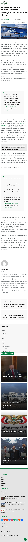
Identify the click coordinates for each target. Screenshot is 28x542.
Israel (2, 119)
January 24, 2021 (8, 110)
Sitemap (4, 523)
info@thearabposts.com (12, 535)
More (3, 343)
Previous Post (8, 302)
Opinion (4, 341)
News (3, 330)
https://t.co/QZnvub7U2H (11, 106)
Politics (4, 333)
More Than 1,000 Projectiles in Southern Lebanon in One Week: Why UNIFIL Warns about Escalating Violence (14, 404)
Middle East (5, 335)
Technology (7, 351)
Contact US (4, 526)
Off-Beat (6, 349)
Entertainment (6, 346)
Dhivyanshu (4, 269)
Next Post (5, 313)
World (3, 338)
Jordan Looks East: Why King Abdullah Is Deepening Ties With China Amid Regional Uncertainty (13, 376)
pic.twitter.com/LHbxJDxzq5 (11, 203)
